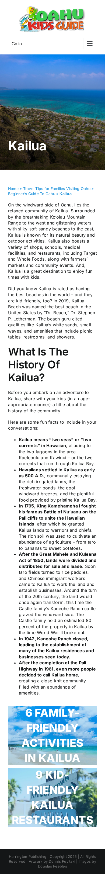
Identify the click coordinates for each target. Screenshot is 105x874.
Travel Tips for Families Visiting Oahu (56, 188)
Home (13, 188)
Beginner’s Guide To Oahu (31, 193)
